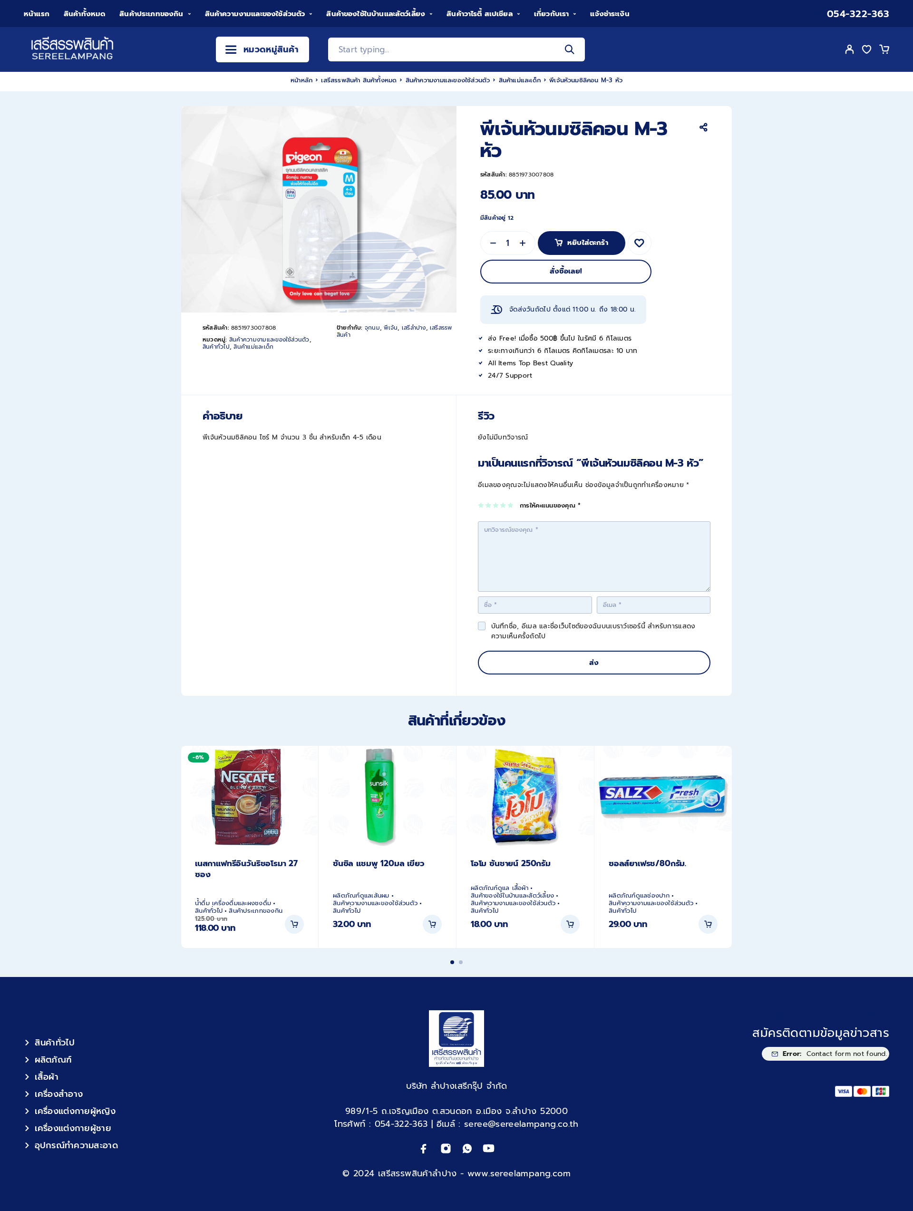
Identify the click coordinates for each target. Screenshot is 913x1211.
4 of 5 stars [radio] (503, 505)
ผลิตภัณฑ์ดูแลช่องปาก (639, 895)
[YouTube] (488, 1148)
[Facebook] (424, 1148)
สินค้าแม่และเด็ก (520, 80)
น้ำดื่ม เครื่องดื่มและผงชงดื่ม (233, 903)
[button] (294, 924)
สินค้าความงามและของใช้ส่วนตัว (255, 14)
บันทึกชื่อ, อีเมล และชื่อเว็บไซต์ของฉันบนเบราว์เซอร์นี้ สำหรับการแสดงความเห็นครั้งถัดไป (593, 631)
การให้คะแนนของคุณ (550, 505)
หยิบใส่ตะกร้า (587, 239)
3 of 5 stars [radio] (496, 505)
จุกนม (372, 327)
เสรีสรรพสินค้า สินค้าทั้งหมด (359, 80)
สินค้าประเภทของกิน (151, 14)
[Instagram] (445, 1148)
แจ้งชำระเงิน (609, 14)
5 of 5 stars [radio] (511, 505)
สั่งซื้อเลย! (566, 271)
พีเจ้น (391, 327)
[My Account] (849, 49)
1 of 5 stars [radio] (481, 505)
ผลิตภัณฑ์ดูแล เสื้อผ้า (499, 888)
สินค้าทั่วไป (216, 346)
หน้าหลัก (301, 80)
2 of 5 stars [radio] (488, 505)
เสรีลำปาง (414, 327)
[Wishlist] (866, 51)
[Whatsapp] (467, 1148)
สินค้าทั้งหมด (84, 14)
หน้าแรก (36, 14)
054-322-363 (858, 14)
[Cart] (884, 51)
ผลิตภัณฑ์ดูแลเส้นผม (361, 895)
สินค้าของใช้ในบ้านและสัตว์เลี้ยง (375, 14)
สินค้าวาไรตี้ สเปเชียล (480, 14)
